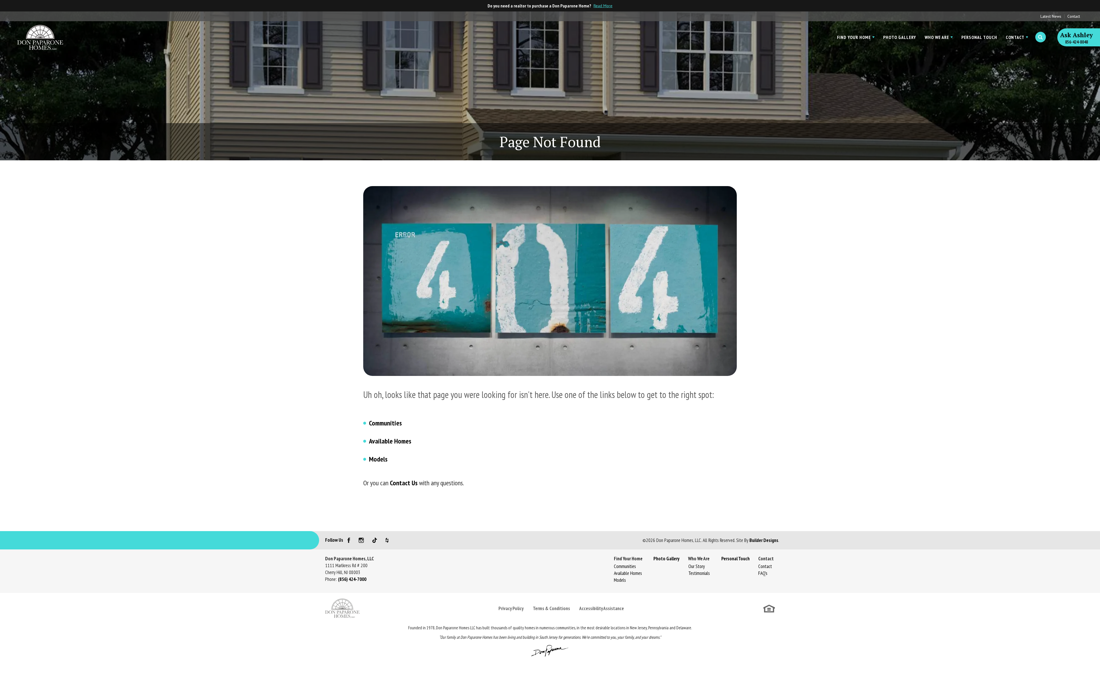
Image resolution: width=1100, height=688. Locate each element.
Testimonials (699, 573)
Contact (1073, 16)
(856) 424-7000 (352, 579)
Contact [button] (1015, 37)
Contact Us (404, 482)
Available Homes (390, 441)
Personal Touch (979, 37)
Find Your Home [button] (854, 37)
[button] (1040, 37)
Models (378, 459)
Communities (385, 423)
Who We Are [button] (937, 37)
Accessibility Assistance (601, 608)
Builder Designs (763, 540)
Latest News (1050, 16)
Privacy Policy (511, 608)
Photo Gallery (899, 37)
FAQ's (762, 573)
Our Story (696, 566)
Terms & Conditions (551, 608)
